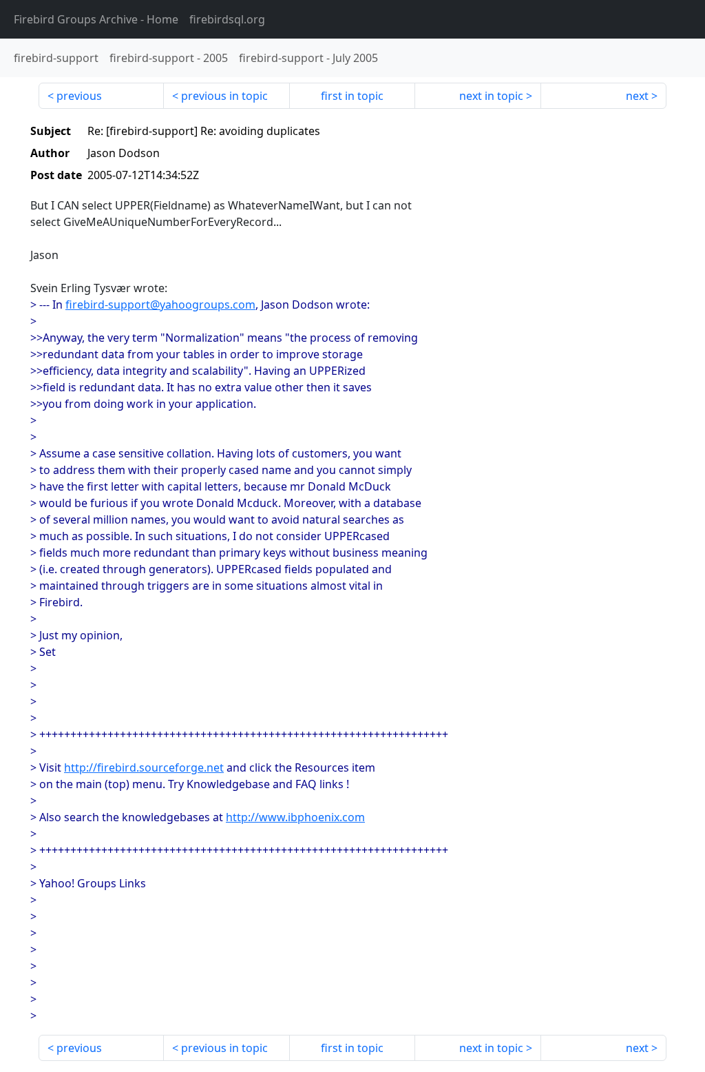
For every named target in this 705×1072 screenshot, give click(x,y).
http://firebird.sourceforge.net (144, 767)
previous (79, 95)
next (637, 95)
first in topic (352, 95)
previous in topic (224, 95)
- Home (96, 19)
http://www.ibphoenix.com (295, 817)
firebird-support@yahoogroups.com (160, 304)
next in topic (491, 95)
